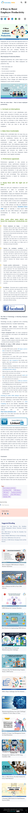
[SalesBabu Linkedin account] (8, 514)
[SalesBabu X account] (5, 514)
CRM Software (17, 490)
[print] (25, 19)
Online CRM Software (15, 494)
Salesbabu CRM (6, 496)
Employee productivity (16, 492)
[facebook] (2, 19)
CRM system (6, 492)
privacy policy (13, 811)
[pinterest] (9, 19)
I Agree (18, 811)
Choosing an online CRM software (10, 395)
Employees (5, 494)
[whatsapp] (16, 19)
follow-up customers (22, 380)
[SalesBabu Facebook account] (2, 514)
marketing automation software (9, 369)
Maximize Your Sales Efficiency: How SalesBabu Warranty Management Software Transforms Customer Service (14, 528)
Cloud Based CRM (7, 490)
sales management (13, 360)
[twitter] (5, 19)
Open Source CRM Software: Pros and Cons (11, 537)
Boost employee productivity (9, 488)
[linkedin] (13, 19)
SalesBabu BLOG (8, 2)
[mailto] (20, 19)
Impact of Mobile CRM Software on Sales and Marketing (14, 535)
